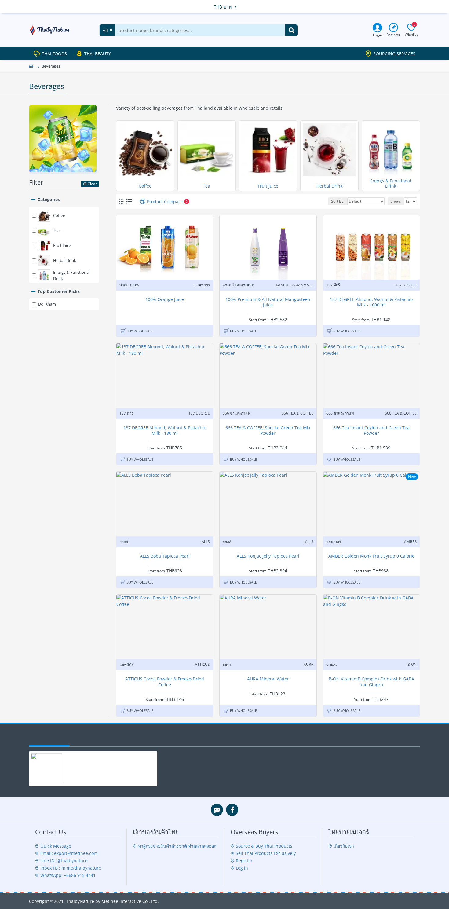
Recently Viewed (49, 739)
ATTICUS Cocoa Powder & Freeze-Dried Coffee (164, 681)
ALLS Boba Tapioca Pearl (165, 556)
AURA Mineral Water (268, 679)
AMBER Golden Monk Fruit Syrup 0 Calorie (371, 556)
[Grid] (121, 201)
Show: (396, 201)
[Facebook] (232, 810)
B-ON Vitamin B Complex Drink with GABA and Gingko (371, 681)
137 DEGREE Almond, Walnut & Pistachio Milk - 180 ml (164, 430)
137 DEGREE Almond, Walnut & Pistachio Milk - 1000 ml (371, 302)
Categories (49, 199)
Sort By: (337, 201)
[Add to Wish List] (206, 277)
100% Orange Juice (164, 299)
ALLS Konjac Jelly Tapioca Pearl (268, 556)
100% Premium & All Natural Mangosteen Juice (267, 302)
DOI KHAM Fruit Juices (84, 756)
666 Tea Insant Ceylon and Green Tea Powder (371, 430)
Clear (92, 183)
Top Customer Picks (59, 291)
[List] (129, 201)
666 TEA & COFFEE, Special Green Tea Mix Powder (267, 430)
